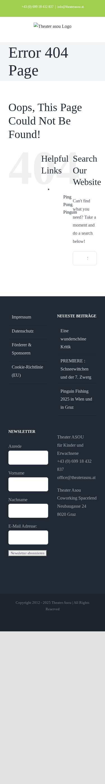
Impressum (21, 317)
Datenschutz (23, 331)
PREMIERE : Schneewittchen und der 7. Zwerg (75, 368)
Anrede (15, 446)
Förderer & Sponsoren (21, 348)
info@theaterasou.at (70, 7)
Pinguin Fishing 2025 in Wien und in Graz (76, 399)
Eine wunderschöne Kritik (73, 338)
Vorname (16, 473)
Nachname (17, 499)
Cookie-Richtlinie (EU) (27, 371)
